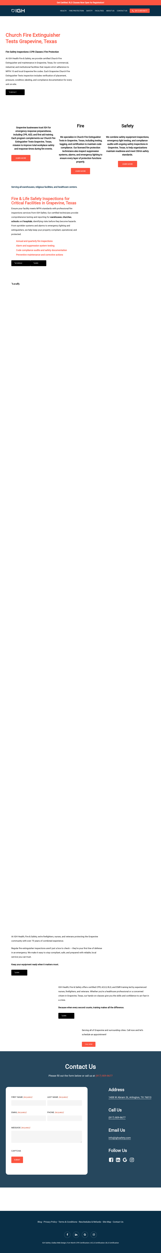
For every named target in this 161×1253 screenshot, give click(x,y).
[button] (15, 92)
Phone (55, 1112)
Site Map (107, 1222)
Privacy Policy (50, 1222)
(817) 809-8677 (104, 1075)
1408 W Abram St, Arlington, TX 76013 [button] (130, 1097)
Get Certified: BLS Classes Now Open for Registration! (80, 2)
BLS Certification (112, 1243)
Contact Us (118, 1222)
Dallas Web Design (59, 1243)
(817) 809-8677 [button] (117, 1117)
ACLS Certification (97, 1243)
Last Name (57, 1097)
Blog (40, 1222)
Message (20, 1127)
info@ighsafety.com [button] (120, 1137)
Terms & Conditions (67, 1222)
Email (19, 1112)
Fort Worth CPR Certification (78, 1243)
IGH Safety (46, 1243)
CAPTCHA (16, 1150)
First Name (21, 1097)
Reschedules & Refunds (90, 1222)
